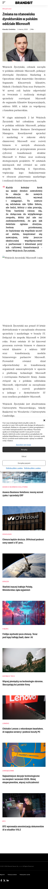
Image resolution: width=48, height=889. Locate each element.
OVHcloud (7, 534)
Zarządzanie (8, 771)
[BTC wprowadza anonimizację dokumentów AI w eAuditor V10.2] (24, 805)
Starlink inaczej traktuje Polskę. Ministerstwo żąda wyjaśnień (17, 588)
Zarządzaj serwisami (23, 445)
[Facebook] (1, 880)
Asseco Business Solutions (15, 487)
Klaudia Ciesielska (8, 29)
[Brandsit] (24, 3)
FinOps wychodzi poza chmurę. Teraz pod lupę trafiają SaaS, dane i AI (19, 635)
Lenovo (5, 723)
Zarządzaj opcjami (24, 463)
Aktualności (7, 9)
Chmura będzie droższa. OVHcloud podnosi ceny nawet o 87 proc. (23, 541)
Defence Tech (8, 676)
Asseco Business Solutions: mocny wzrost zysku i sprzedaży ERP (22, 494)
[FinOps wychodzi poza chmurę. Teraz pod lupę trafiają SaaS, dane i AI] (24, 613)
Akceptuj (24, 449)
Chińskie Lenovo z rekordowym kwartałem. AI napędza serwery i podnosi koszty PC (22, 730)
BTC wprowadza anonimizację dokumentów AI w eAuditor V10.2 (23, 828)
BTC (4, 821)
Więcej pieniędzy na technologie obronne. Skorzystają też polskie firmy (22, 683)
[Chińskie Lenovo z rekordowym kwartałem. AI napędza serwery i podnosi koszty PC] (24, 707)
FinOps (5, 629)
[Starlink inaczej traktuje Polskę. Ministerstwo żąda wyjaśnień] (24, 566)
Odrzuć (24, 456)
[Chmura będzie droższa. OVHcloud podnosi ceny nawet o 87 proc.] (24, 518)
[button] (44, 420)
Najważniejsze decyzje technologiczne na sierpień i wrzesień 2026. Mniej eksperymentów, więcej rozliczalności (21, 779)
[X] (4, 880)
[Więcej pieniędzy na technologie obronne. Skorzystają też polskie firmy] (24, 660)
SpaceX (5, 582)
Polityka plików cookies (14, 468)
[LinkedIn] (7, 880)
